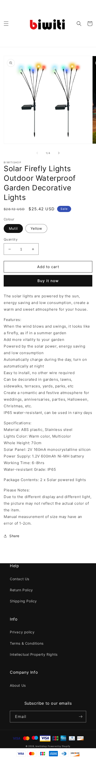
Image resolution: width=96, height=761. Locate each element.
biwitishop (41, 746)
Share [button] (14, 536)
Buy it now (48, 280)
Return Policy (21, 590)
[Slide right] (58, 153)
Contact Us (19, 579)
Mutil (13, 228)
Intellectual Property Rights (34, 654)
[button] (6, 23)
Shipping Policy (23, 601)
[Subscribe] (80, 716)
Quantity (10, 239)
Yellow (36, 228)
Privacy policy (22, 632)
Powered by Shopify (59, 746)
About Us (18, 685)
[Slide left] (37, 153)
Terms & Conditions (27, 643)
